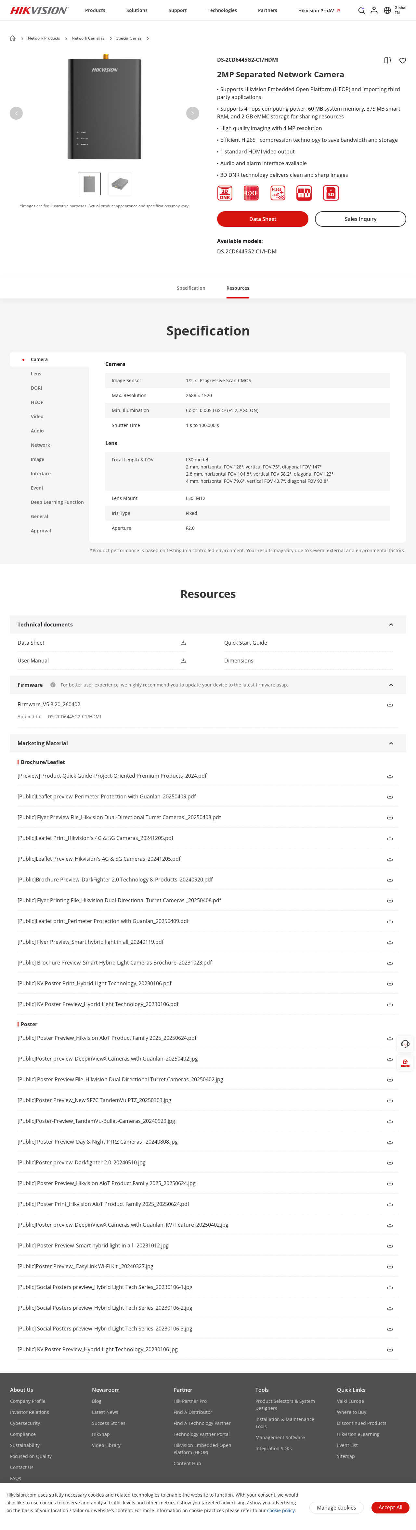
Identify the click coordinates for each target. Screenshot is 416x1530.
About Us (21, 1389)
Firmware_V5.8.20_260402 (49, 704)
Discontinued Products (361, 1423)
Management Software (280, 1437)
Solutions (137, 10)
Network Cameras (88, 38)
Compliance (23, 1434)
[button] (361, 12)
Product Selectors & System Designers (285, 1404)
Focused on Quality (31, 1456)
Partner (183, 1389)
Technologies (222, 10)
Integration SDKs (273, 1448)
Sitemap (346, 1456)
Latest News (105, 1412)
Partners (267, 10)
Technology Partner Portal (202, 1434)
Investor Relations (29, 1412)
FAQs (15, 1478)
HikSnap (101, 1434)
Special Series (129, 38)
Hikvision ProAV (316, 10)
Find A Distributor (193, 1412)
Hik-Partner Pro (190, 1401)
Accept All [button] (390, 1507)
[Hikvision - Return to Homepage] (40, 10)
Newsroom (106, 1389)
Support (178, 10)
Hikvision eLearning (358, 1434)
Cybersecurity (25, 1423)
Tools (262, 1389)
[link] (91, 642)
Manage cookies (336, 1507)
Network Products (44, 38)
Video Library (106, 1445)
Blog (96, 1401)
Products (95, 10)
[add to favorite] (400, 60)
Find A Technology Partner (202, 1423)
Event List (347, 1445)
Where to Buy (351, 1412)
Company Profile (28, 1401)
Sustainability (25, 1445)
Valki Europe (350, 1401)
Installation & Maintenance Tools (284, 1422)
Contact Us (21, 1467)
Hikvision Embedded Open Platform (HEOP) (202, 1448)
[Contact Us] (405, 1044)
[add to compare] (387, 60)
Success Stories (108, 1423)
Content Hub (187, 1463)
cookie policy (281, 1510)
